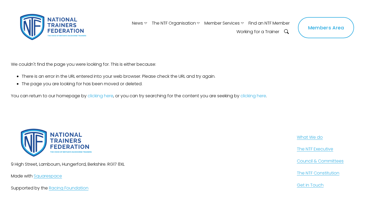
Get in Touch (310, 185)
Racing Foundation (68, 188)
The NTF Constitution (318, 173)
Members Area (326, 27)
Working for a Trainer (257, 32)
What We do (310, 137)
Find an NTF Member (269, 23)
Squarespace (48, 176)
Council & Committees (320, 161)
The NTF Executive (315, 149)
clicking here (100, 96)
